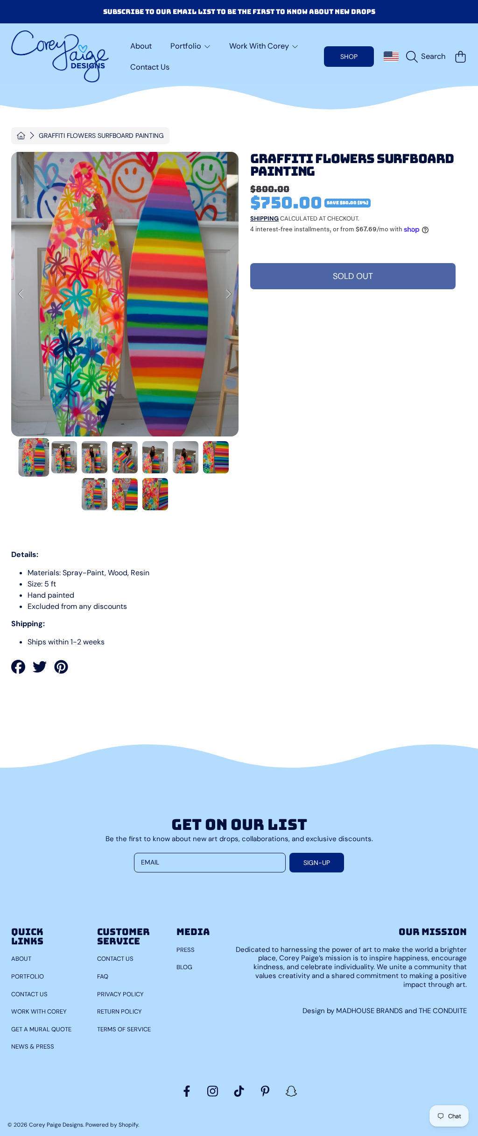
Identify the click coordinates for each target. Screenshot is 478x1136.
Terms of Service (124, 1029)
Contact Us (29, 994)
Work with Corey (39, 1011)
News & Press (32, 1046)
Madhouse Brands (370, 1010)
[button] (428, 56)
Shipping (264, 218)
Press (185, 950)
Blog (184, 967)
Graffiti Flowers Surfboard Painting (101, 136)
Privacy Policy (120, 994)
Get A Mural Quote (41, 1029)
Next (229, 294)
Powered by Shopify (111, 1125)
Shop (349, 56)
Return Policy (119, 1011)
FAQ (102, 976)
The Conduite (443, 1010)
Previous (21, 294)
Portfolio (27, 976)
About (21, 959)
